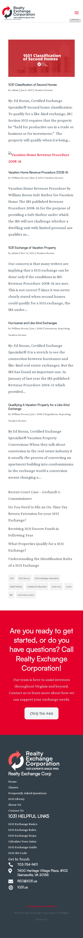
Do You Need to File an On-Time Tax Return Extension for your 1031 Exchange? (37, 513)
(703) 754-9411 (41, 713)
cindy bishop (16, 586)
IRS (11, 594)
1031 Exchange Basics (22, 824)
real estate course (26, 594)
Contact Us (16, 810)
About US (14, 804)
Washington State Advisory (41, 906)
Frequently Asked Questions (27, 793)
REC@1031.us (27, 881)
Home (12, 781)
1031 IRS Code (17, 853)
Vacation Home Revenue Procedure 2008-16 (38, 172)
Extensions (50, 328)
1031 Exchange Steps (22, 835)
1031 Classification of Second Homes (32, 85)
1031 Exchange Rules (22, 830)
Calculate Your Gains (22, 841)
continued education (37, 586)
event (68, 586)
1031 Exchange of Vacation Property (32, 248)
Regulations (51, 414)
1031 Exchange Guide (22, 847)
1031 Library (16, 799)
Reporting (64, 328)
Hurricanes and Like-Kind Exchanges (32, 323)
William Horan (20, 177)
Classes (13, 787)
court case (56, 586)
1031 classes (24, 578)
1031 (12, 578)
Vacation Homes (44, 90)
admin (15, 90)
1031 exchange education (46, 578)
